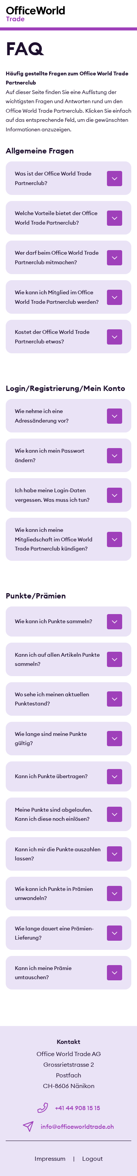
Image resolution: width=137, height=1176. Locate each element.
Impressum (50, 1158)
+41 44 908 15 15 (77, 1108)
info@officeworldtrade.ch (76, 1126)
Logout (92, 1158)
